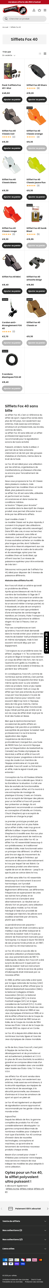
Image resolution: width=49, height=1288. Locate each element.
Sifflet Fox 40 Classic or (33, 324)
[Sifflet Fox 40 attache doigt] (37, 262)
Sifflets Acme (12, 1188)
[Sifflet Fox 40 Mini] (12, 262)
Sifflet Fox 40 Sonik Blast (36, 230)
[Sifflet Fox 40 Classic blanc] (12, 165)
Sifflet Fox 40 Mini (11, 276)
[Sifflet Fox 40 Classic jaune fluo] (37, 165)
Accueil (5, 27)
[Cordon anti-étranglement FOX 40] (12, 308)
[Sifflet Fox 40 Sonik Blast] (37, 214)
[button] (39, 10)
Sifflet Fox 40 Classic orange (35, 132)
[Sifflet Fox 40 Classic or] (37, 308)
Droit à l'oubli (36, 1279)
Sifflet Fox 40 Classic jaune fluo (36, 181)
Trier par (7, 52)
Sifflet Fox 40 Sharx (37, 85)
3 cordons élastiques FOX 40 (11, 376)
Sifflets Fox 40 (16, 27)
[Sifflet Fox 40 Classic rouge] (12, 214)
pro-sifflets (12, 1275)
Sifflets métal (26, 1188)
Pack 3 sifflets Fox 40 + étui (11, 87)
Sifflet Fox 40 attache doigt (34, 278)
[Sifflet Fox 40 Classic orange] (37, 117)
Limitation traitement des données (16, 1279)
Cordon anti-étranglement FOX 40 (12, 325)
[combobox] (24, 19)
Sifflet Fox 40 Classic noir (9, 132)
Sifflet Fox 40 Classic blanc (9, 181)
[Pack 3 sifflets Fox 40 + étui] (12, 71)
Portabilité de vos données (13, 1282)
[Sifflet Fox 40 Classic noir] (12, 117)
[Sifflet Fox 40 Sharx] (37, 71)
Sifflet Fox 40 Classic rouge (9, 230)
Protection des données (34, 1282)
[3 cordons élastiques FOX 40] (12, 360)
